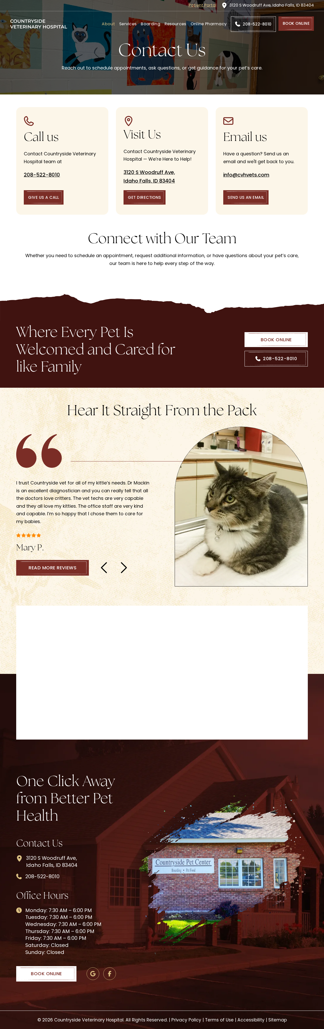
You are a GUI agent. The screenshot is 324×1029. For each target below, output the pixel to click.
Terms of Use (219, 1020)
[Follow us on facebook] (109, 973)
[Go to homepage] (38, 24)
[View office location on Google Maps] (93, 973)
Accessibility (251, 1020)
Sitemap (277, 1020)
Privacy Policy (186, 1020)
